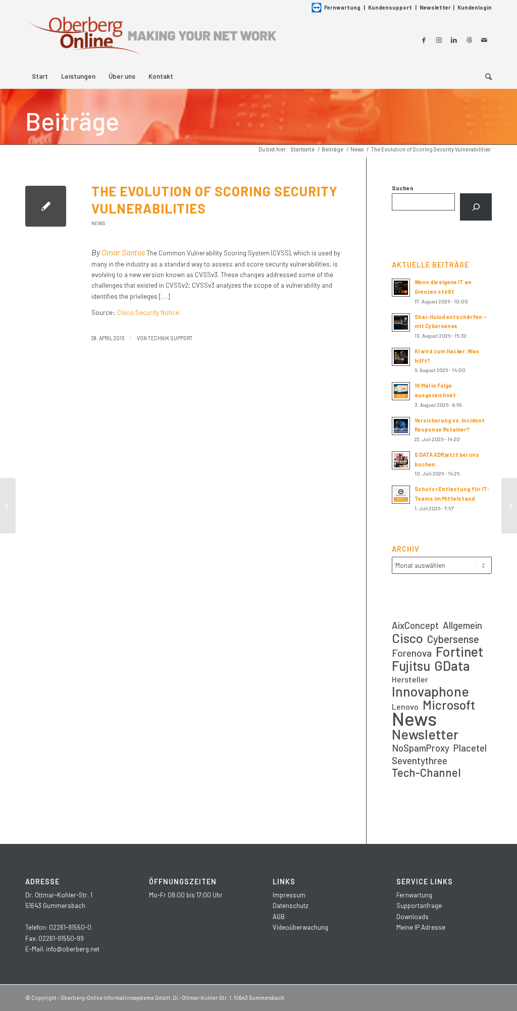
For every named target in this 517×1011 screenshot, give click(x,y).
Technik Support (170, 338)
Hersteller (410, 679)
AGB (279, 917)
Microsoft (449, 705)
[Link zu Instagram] (438, 39)
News (98, 223)
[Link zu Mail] (484, 39)
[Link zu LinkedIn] (453, 39)
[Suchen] (476, 207)
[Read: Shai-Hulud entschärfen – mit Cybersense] (401, 322)
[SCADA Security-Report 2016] (8, 506)
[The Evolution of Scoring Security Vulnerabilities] (45, 206)
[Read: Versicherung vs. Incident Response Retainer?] (401, 426)
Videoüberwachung (300, 927)
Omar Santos (123, 252)
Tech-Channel (426, 772)
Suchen (402, 187)
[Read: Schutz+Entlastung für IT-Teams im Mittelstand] (401, 495)
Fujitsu (411, 665)
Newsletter (435, 7)
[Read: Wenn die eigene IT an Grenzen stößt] (401, 288)
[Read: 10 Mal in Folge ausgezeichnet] (401, 391)
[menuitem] (40, 76)
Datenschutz (290, 905)
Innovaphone (430, 691)
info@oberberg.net (72, 949)
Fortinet (459, 651)
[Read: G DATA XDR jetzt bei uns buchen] (401, 460)
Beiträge (72, 120)
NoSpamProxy (420, 747)
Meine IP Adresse (420, 927)
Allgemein (462, 625)
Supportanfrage (419, 905)
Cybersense (453, 638)
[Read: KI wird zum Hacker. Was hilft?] (401, 357)
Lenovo (405, 706)
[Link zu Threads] (469, 39)
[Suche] (485, 76)
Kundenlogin (474, 7)
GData (452, 665)
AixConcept (415, 625)
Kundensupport (390, 7)
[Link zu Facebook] (423, 39)
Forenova (412, 653)
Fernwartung (342, 7)
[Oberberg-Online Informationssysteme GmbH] (151, 40)
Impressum (289, 895)
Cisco (407, 637)
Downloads (412, 917)
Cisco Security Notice (148, 312)
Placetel (470, 747)
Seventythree (419, 760)
